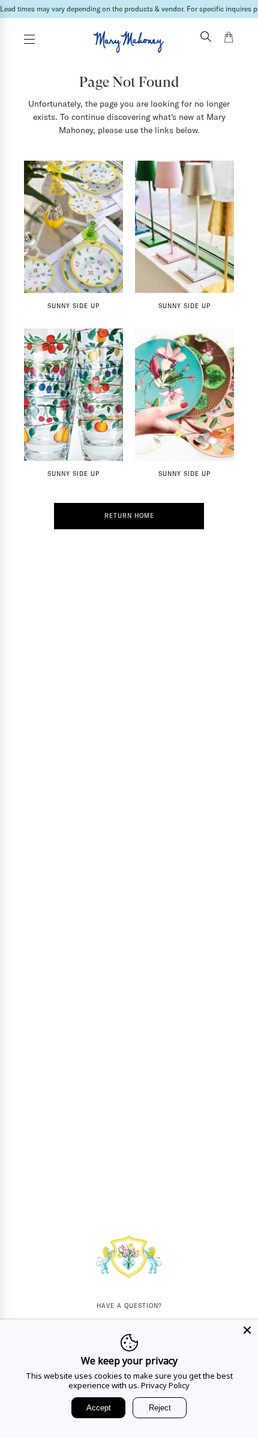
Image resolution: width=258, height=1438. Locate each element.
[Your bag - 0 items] (228, 39)
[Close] (247, 1330)
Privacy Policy (165, 1385)
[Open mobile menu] (29, 39)
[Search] (205, 37)
